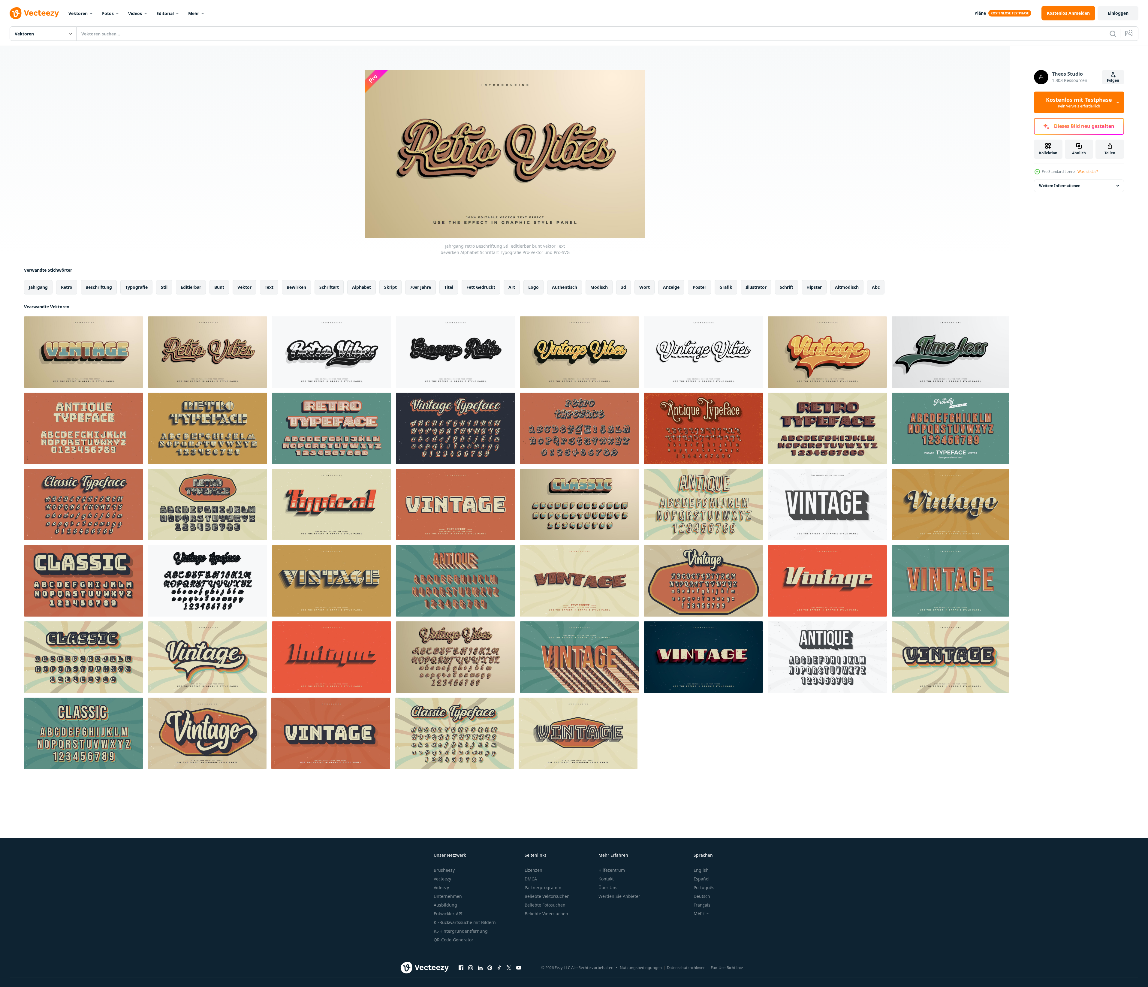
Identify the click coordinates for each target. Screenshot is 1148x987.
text (269, 287)
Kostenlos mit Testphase (1079, 102)
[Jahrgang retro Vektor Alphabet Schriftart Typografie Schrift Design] (83, 428)
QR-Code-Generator (453, 940)
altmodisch (847, 287)
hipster (814, 287)
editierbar (191, 287)
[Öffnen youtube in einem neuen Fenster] (518, 967)
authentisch (564, 287)
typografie (136, 287)
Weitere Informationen (1059, 185)
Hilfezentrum (611, 870)
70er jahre (420, 287)
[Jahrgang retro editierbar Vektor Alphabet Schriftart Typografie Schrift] (579, 504)
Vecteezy (442, 879)
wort (644, 287)
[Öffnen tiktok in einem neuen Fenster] (499, 967)
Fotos (108, 13)
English (701, 870)
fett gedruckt (480, 287)
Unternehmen (448, 896)
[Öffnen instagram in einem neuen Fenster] (470, 967)
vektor (244, 287)
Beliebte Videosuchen (546, 913)
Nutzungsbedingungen (641, 967)
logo (533, 287)
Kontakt (606, 879)
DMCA (531, 879)
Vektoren (78, 13)
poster (699, 287)
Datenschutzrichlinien (686, 967)
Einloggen (1118, 13)
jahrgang (38, 287)
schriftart (329, 287)
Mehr (193, 13)
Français (702, 905)
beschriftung (99, 287)
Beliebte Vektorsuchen (547, 896)
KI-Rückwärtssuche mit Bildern (465, 922)
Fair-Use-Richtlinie (727, 967)
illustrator (756, 287)
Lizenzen (533, 870)
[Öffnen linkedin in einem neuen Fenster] (480, 967)
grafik (725, 287)
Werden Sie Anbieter (619, 896)
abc (876, 287)
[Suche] (1112, 33)
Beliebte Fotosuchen (545, 905)
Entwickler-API (448, 913)
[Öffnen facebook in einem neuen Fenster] (461, 967)
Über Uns (607, 887)
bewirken (296, 287)
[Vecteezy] (34, 13)
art (511, 287)
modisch (599, 287)
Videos (135, 13)
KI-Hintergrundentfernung (461, 931)
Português (704, 887)
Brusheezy (444, 870)
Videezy (441, 887)
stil (164, 287)
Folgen (1113, 80)
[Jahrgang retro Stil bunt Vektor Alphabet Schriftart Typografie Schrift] (703, 504)
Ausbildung (445, 905)
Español (702, 879)
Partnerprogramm (543, 887)
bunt (219, 287)
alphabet (361, 287)
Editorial (165, 13)
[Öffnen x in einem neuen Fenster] (509, 967)
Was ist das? (1087, 171)
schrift (786, 287)
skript (390, 287)
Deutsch (702, 896)
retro (66, 287)
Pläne (980, 13)
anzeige (671, 287)
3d (623, 287)
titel (448, 287)
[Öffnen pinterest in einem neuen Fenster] (489, 967)
